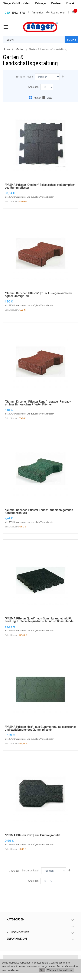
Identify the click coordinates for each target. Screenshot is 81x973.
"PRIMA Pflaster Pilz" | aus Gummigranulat (32, 835)
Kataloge (40, 3)
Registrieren (58, 12)
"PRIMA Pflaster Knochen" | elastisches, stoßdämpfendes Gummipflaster (40, 186)
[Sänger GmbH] (40, 27)
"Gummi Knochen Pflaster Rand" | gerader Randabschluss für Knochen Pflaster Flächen (38, 403)
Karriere (55, 3)
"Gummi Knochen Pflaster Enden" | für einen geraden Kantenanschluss (39, 511)
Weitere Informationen (60, 970)
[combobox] (34, 39)
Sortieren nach (24, 76)
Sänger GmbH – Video (16, 3)
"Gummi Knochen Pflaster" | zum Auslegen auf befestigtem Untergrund (39, 295)
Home (6, 49)
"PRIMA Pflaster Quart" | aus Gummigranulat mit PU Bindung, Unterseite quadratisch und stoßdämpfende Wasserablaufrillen (39, 620)
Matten (19, 49)
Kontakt (71, 3)
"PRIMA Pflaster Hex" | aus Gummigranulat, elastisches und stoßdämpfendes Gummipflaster (40, 728)
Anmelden (38, 12)
